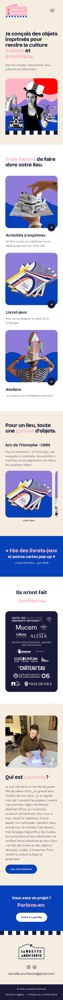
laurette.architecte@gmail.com (31, 974)
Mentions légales (15, 994)
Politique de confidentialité (42, 994)
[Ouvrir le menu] (54, 10)
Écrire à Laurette (31, 917)
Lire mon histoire (21, 869)
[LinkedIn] (34, 967)
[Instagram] (28, 967)
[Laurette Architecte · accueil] (16, 10)
